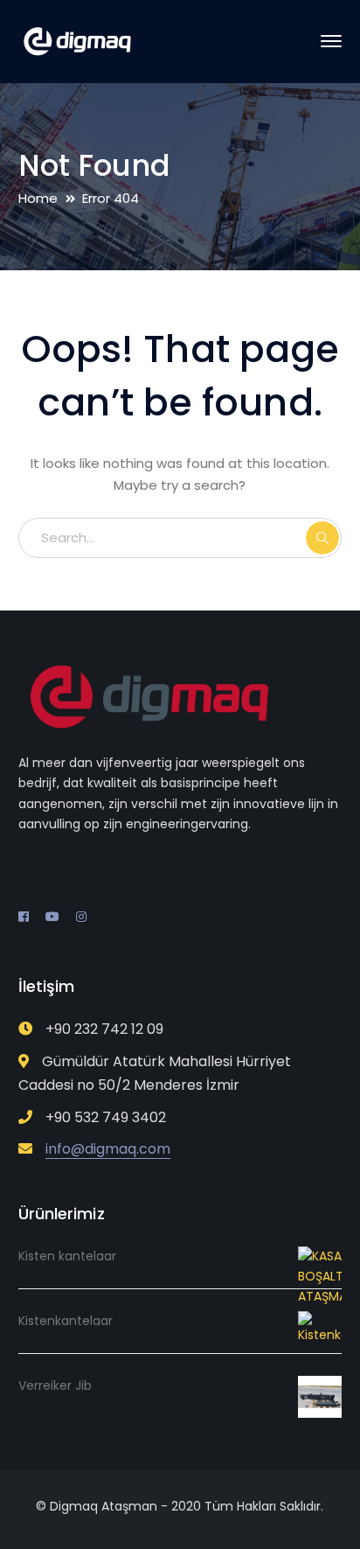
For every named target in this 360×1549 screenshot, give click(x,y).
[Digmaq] (77, 40)
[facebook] (23, 916)
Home (38, 198)
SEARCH (322, 538)
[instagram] (81, 916)
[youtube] (52, 916)
